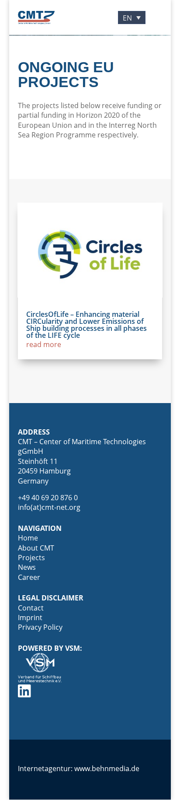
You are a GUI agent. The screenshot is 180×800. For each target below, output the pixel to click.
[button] (131, 17)
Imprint (30, 617)
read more (43, 344)
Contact (31, 608)
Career (29, 577)
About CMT (36, 548)
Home (28, 538)
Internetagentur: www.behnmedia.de (78, 768)
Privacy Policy (40, 627)
